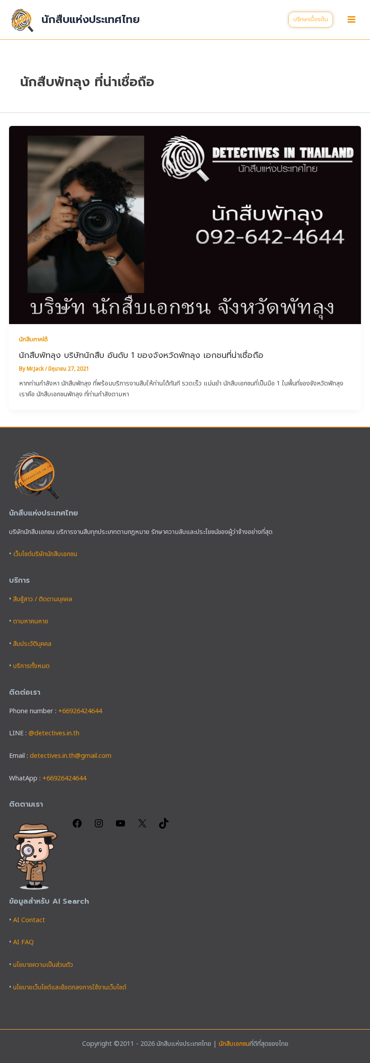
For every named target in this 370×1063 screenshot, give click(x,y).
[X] (142, 827)
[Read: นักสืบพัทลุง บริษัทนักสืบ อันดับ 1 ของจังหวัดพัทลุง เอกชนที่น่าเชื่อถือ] (185, 225)
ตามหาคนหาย (30, 622)
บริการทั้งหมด (31, 666)
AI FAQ (23, 942)
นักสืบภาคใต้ (33, 339)
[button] (310, 20)
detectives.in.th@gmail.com (70, 756)
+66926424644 (80, 711)
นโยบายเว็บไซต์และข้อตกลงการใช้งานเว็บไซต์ (69, 988)
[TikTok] (163, 827)
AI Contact (29, 920)
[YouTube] (120, 827)
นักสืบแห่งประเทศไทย (91, 19)
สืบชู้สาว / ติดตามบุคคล (42, 599)
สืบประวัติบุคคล (32, 644)
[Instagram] (98, 827)
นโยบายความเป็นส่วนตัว (43, 965)
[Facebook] (77, 827)
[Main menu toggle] (351, 19)
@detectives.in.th (53, 733)
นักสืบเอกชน (234, 1044)
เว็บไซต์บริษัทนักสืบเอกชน (45, 554)
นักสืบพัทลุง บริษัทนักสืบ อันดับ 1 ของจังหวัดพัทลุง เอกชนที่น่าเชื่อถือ (141, 355)
